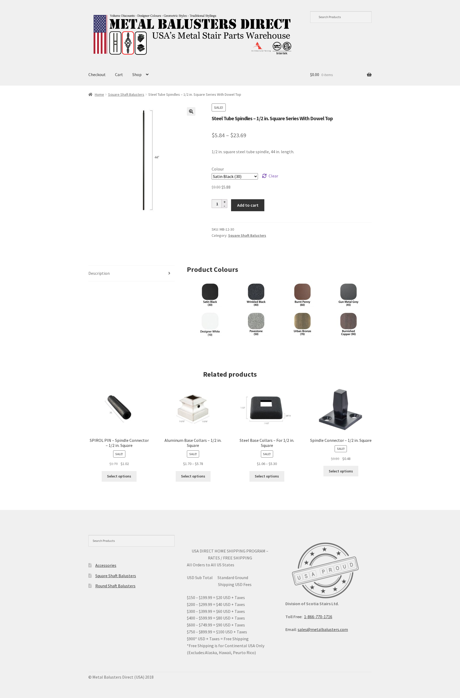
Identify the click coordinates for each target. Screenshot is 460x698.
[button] (191, 111)
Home (99, 94)
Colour (218, 169)
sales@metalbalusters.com (323, 629)
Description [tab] (99, 273)
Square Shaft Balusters (126, 94)
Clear (273, 175)
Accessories (105, 565)
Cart (119, 74)
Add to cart (247, 205)
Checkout (97, 74)
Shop (137, 74)
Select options (119, 476)
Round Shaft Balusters (115, 585)
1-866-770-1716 (318, 616)
